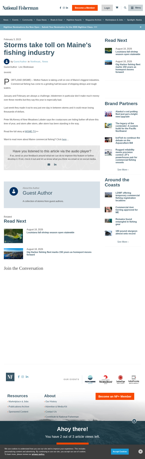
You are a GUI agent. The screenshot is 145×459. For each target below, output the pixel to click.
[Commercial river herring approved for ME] (108, 209)
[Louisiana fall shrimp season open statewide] (13, 236)
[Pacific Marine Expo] (90, 379)
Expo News (42, 20)
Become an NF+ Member (114, 396)
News (5, 20)
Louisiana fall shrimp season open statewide (50, 232)
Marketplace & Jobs (114, 20)
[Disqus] (52, 308)
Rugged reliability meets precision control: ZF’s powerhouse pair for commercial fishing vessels (126, 156)
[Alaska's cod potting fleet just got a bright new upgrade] (108, 114)
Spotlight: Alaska (134, 20)
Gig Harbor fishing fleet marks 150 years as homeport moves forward (128, 68)
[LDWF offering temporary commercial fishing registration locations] (108, 194)
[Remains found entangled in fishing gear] (108, 221)
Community (27, 20)
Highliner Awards (74, 20)
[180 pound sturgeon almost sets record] (108, 233)
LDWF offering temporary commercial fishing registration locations (128, 197)
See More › (122, 169)
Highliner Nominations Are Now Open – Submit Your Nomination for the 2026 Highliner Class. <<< (50, 27)
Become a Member (85, 8)
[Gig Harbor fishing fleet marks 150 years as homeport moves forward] (13, 253)
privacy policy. (38, 454)
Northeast (35, 61)
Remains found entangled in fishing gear (126, 221)
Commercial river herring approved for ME (127, 210)
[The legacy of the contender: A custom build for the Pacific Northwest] (108, 125)
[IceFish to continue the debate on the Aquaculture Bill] (108, 139)
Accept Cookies (120, 452)
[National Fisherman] (20, 7)
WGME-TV (30, 131)
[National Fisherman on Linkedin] (67, 7)
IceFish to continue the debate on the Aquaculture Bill (128, 140)
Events (15, 20)
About (50, 396)
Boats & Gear (57, 20)
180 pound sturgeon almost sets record (126, 232)
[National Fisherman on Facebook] (60, 7)
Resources (17, 396)
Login (107, 8)
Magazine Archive (93, 20)
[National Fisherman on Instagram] (64, 7)
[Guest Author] (6, 61)
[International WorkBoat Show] (106, 379)
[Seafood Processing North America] (133, 379)
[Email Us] (49, 165)
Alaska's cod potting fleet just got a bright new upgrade (127, 114)
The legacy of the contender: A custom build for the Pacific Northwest (127, 127)
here (64, 139)
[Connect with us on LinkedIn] (55, 165)
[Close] (140, 451)
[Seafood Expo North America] (120, 379)
